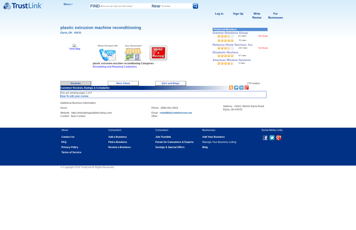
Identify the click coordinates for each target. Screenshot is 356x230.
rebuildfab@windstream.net (176, 112)
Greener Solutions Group (230, 32)
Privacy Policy (69, 147)
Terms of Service (71, 152)
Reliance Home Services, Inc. (233, 44)
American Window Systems (232, 60)
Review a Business (119, 147)
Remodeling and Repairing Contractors (115, 66)
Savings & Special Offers (170, 147)
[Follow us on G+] (278, 137)
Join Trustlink (163, 136)
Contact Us (68, 136)
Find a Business (117, 142)
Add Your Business (213, 136)
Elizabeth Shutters (225, 52)
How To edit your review (74, 96)
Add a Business (117, 136)
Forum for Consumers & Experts (174, 142)
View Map (74, 48)
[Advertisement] (134, 73)
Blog (205, 147)
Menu (67, 4)
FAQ (63, 142)
